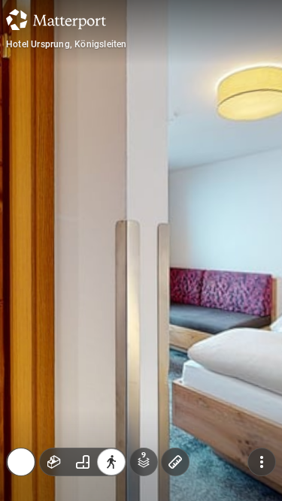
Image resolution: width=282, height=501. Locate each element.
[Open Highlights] (21, 371)
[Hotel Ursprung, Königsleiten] (141, 250)
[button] (79, 431)
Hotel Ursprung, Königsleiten (66, 44)
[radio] (54, 371)
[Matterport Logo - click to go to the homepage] (56, 19)
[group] (82, 372)
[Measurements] (175, 372)
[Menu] (261, 372)
